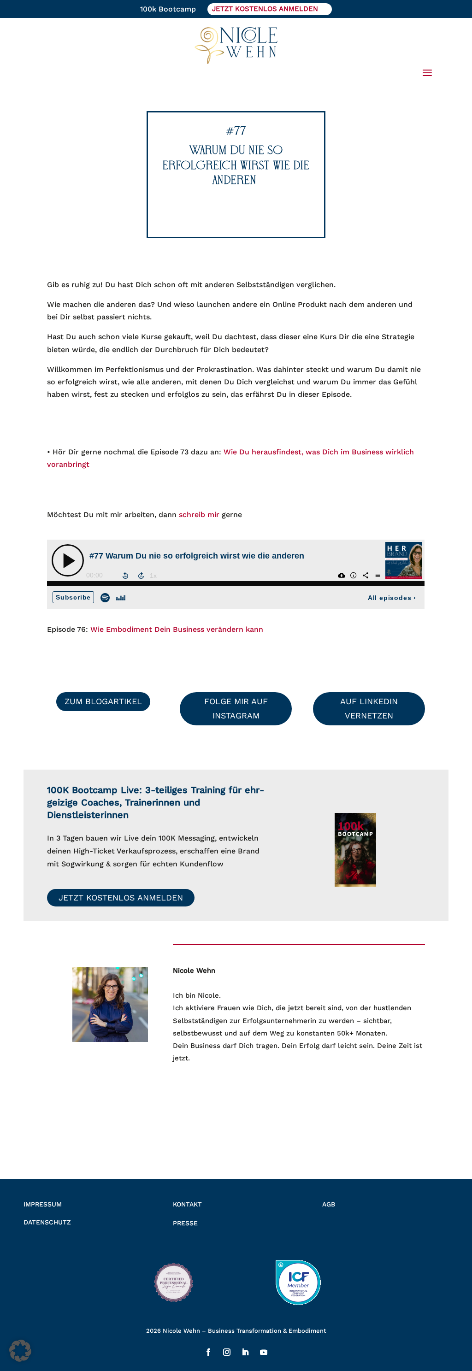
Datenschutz (47, 1222)
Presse (185, 1223)
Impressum (43, 1204)
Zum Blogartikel (103, 701)
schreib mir (199, 514)
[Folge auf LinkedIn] (245, 1352)
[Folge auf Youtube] (263, 1352)
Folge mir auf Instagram (236, 708)
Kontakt (187, 1204)
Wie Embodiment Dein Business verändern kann (176, 629)
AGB (328, 1204)
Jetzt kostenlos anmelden (121, 897)
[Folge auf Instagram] (226, 1352)
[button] (20, 1350)
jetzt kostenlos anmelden (265, 9)
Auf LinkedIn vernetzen (369, 708)
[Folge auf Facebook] (208, 1352)
